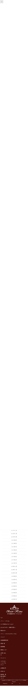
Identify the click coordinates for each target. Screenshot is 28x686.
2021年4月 (14, 553)
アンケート (3, 658)
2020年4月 (14, 589)
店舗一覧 (3, 643)
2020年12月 (14, 566)
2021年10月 (14, 537)
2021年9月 (14, 540)
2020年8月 (14, 576)
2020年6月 (14, 583)
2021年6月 (14, 550)
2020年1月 (14, 599)
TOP (2, 617)
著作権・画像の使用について (3, 676)
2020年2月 (14, 596)
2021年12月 (14, 530)
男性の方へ (3, 630)
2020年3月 (14, 592)
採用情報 (3, 646)
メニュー (3, 637)
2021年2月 (14, 560)
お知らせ (3, 671)
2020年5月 (14, 586)
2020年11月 (14, 569)
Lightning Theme (16, 683)
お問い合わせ (3, 654)
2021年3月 (14, 556)
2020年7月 (14, 579)
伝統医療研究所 (4, 640)
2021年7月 (14, 546)
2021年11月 (14, 533)
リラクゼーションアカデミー (3, 662)
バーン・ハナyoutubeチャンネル (8, 633)
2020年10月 (14, 573)
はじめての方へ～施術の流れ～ (8, 627)
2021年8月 (14, 543)
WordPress (9, 683)
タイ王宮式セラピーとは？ (7, 624)
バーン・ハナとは (5, 621)
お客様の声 (3, 668)
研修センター (4, 650)
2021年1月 (14, 563)
